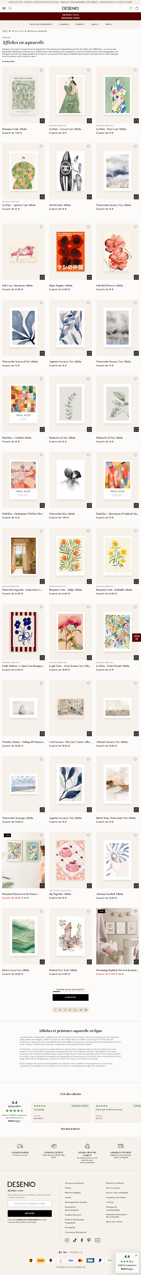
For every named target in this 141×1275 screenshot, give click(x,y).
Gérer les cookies (114, 1222)
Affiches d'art (17, 31)
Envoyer (29, 1213)
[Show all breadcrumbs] (5, 31)
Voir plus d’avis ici (70, 1128)
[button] (127, 1263)
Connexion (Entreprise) (75, 1232)
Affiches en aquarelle (37, 31)
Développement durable (76, 1202)
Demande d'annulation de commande (116, 1215)
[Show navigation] (4, 8)
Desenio (78, 1267)
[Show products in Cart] (137, 8)
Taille (94, 24)
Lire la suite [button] (8, 61)
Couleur (63, 24)
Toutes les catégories (40, 24)
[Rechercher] (10, 8)
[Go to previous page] (55, 1009)
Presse (68, 1188)
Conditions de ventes (116, 1197)
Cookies (110, 1202)
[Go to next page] (86, 1009)
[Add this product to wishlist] (41, 70)
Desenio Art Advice (115, 1183)
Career (68, 1197)
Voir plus (70, 997)
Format (79, 24)
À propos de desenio (74, 1183)
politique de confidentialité (27, 1220)
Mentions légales (73, 1193)
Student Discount (73, 1215)
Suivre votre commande (117, 1193)
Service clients (113, 1188)
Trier (107, 24)
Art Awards (70, 1227)
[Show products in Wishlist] (131, 8)
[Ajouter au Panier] (42, 120)
